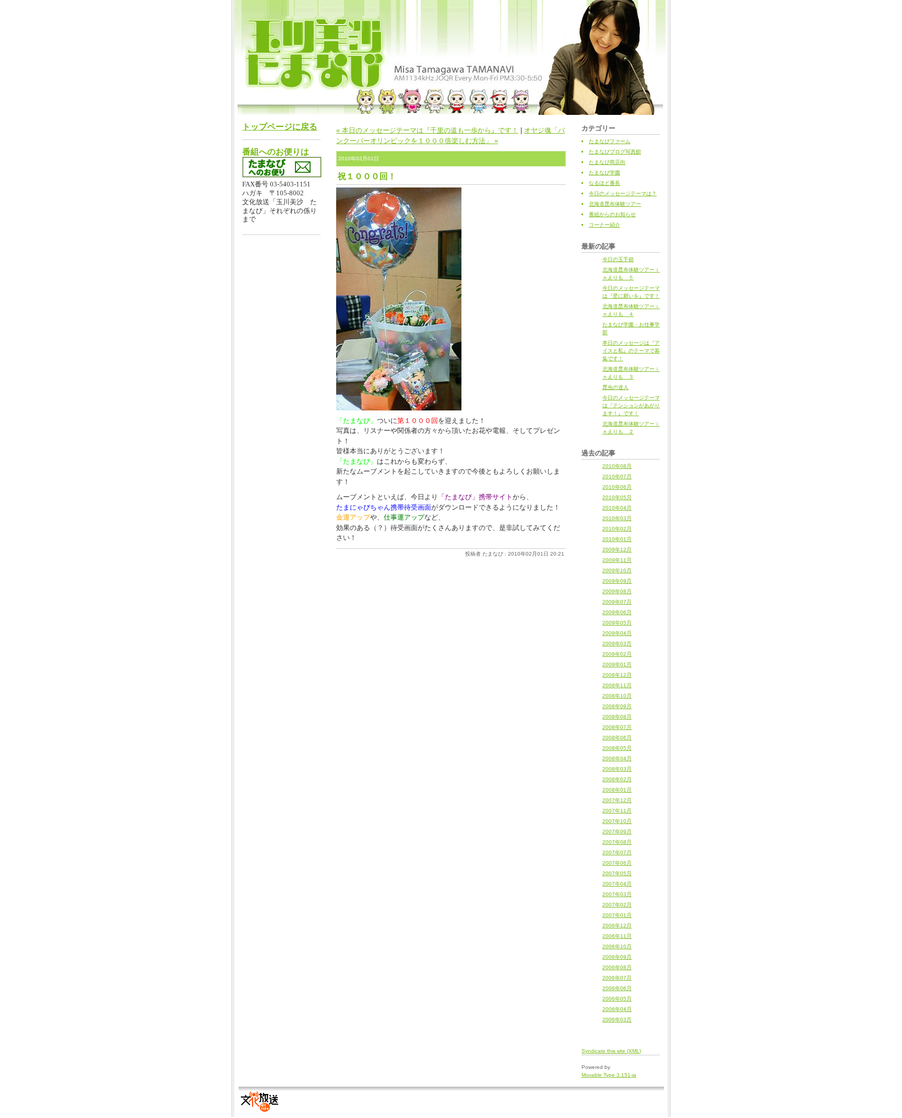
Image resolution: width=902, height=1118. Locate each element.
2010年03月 (617, 518)
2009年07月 (617, 602)
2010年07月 (617, 476)
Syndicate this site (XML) (611, 1051)
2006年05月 (617, 999)
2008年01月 (617, 790)
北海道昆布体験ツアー (615, 204)
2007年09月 (617, 831)
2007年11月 (617, 811)
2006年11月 (617, 936)
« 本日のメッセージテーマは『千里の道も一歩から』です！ (427, 130)
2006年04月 (617, 1009)
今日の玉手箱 (618, 259)
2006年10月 (617, 946)
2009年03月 (617, 643)
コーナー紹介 (604, 225)
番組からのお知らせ (612, 214)
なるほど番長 (604, 183)
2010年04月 (617, 508)
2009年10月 (617, 570)
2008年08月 (617, 717)
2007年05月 (617, 873)
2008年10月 (617, 696)
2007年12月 (617, 800)
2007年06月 (617, 863)
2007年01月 (617, 915)
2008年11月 (617, 685)
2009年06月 (617, 612)
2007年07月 (617, 852)
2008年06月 (617, 737)
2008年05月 (617, 748)
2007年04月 (617, 884)
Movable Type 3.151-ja (608, 1075)
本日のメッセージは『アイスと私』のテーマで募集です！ (631, 350)
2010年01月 (617, 539)
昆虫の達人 (615, 387)
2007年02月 (617, 905)
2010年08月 (617, 466)
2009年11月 (617, 560)
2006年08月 (617, 967)
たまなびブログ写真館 (615, 152)
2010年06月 (617, 487)
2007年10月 (617, 821)
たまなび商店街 (607, 162)
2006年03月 (617, 1019)
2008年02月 (617, 779)
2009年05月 (617, 623)
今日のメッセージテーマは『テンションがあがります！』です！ (631, 405)
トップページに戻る (279, 126)
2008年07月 (617, 727)
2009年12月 (617, 549)
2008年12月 (617, 675)
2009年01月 (617, 664)
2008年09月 (617, 706)
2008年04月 (617, 758)
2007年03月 (617, 894)
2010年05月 (617, 497)
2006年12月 (617, 925)
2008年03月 (617, 769)
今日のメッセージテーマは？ (623, 193)
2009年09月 (617, 581)
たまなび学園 (604, 172)
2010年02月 (617, 529)
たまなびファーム (610, 141)
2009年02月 (617, 654)
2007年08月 (617, 842)
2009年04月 (617, 633)
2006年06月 (617, 988)
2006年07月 (617, 978)
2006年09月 (617, 957)
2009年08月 (617, 591)
